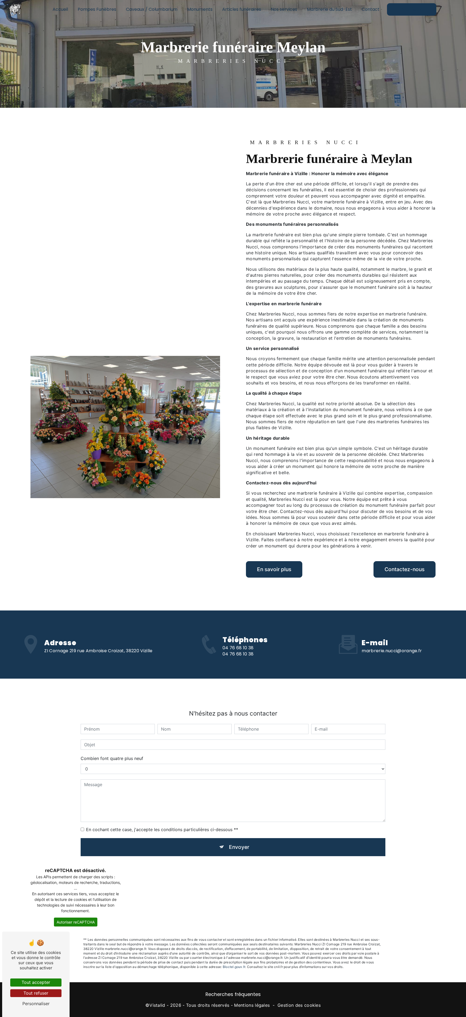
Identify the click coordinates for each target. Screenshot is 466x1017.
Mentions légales (252, 1005)
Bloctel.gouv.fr (234, 967)
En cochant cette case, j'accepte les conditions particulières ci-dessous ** (162, 829)
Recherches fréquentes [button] (233, 994)
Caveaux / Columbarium (151, 9)
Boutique (411, 9)
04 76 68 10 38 (237, 648)
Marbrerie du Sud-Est (329, 9)
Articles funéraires (241, 9)
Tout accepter (36, 982)
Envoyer (239, 847)
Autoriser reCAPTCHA (76, 922)
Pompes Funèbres (97, 9)
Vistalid (157, 1005)
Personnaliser (36, 1003)
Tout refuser (35, 993)
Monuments (200, 9)
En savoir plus (274, 569)
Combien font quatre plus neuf (112, 758)
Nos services (284, 9)
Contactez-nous (404, 569)
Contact (370, 9)
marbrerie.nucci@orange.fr (392, 651)
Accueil (60, 9)
